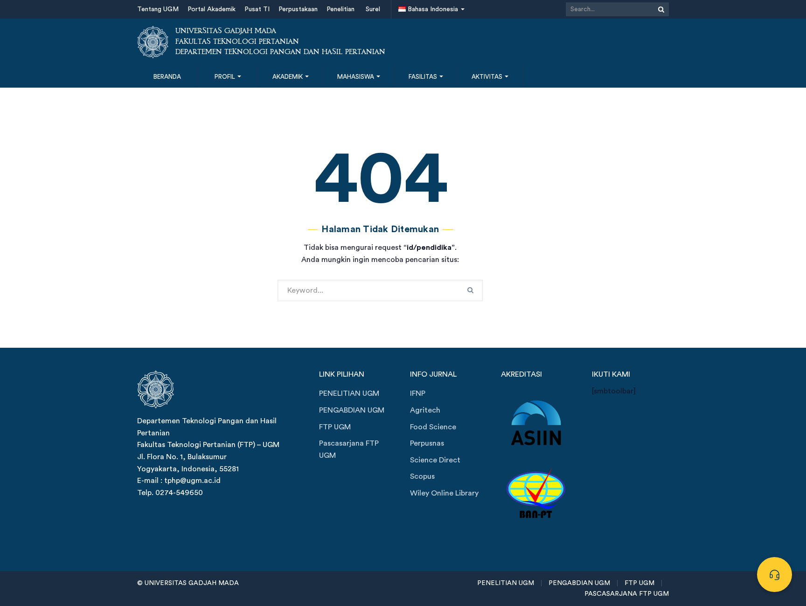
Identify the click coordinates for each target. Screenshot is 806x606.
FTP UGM (335, 427)
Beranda (167, 77)
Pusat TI (257, 9)
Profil (225, 77)
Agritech (425, 410)
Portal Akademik (212, 9)
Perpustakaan (298, 9)
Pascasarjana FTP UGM (349, 449)
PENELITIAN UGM (349, 393)
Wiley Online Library (444, 493)
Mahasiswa (356, 77)
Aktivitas (488, 77)
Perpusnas (427, 443)
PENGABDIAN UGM (351, 410)
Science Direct (435, 460)
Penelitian (340, 9)
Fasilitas (423, 77)
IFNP (417, 393)
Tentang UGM (158, 9)
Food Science (433, 427)
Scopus (422, 476)
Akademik (288, 77)
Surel (373, 9)
